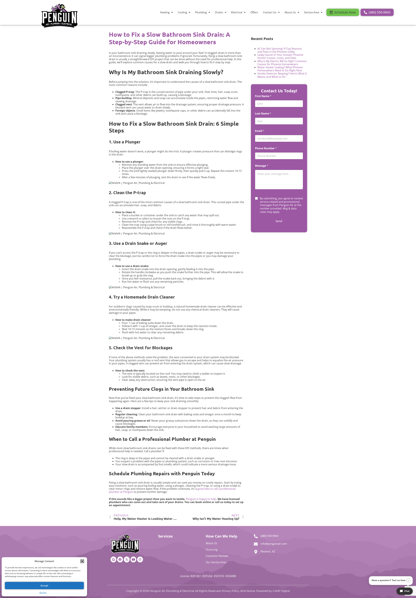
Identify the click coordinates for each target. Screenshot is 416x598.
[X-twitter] (127, 559)
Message (261, 165)
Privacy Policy (230, 590)
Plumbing (201, 12)
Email (259, 131)
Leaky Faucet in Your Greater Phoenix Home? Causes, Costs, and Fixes (280, 56)
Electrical (236, 12)
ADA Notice (247, 590)
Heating (165, 12)
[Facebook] (120, 559)
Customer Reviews (217, 556)
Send (279, 221)
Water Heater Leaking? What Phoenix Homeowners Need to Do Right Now (280, 69)
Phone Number (266, 148)
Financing (211, 549)
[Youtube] (133, 559)
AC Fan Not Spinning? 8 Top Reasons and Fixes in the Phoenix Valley (279, 50)
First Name (263, 96)
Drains (219, 12)
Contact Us (269, 12)
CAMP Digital (281, 590)
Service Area (311, 12)
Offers (254, 12)
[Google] (113, 559)
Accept (44, 585)
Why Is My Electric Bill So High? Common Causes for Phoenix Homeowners (282, 62)
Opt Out (42, 592)
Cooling (182, 12)
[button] (82, 561)
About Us (290, 12)
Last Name (263, 113)
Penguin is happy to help (201, 499)
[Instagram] (140, 559)
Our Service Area (216, 562)
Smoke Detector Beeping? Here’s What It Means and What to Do (282, 75)
